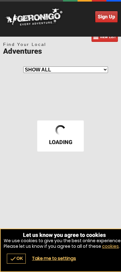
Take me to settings (54, 258)
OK (16, 258)
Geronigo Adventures (60, 17)
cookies (110, 246)
